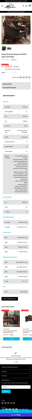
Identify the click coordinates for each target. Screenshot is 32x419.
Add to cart (16, 411)
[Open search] (23, 6)
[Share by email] (29, 77)
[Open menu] (2, 5)
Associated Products (9, 87)
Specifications (7, 84)
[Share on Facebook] (21, 77)
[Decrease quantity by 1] (8, 72)
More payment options (16, 418)
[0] (29, 6)
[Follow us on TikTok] (14, 403)
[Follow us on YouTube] (11, 403)
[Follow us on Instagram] (8, 403)
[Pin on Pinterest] (24, 77)
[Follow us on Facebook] (2, 403)
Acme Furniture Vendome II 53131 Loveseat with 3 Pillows (10, 331)
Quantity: (3, 72)
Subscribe (6, 391)
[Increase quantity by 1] (15, 72)
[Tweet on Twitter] (27, 77)
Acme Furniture (5, 59)
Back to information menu (10, 298)
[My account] (26, 6)
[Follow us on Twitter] (5, 403)
